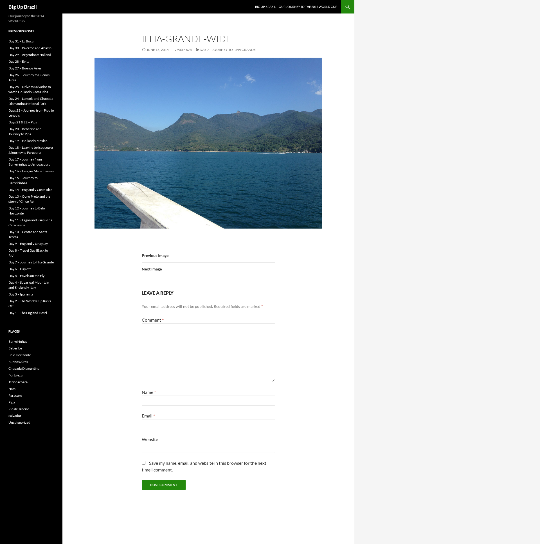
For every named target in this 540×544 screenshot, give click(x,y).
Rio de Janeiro (18, 409)
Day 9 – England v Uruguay (28, 243)
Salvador (14, 416)
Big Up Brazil (22, 7)
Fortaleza (15, 375)
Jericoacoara (18, 382)
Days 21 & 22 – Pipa (22, 122)
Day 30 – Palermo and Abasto (29, 48)
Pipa (11, 402)
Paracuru (15, 395)
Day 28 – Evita (18, 61)
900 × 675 (184, 50)
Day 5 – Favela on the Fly (26, 276)
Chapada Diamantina (23, 368)
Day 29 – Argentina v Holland (29, 55)
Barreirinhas (17, 341)
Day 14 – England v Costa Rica (30, 190)
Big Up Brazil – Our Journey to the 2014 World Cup (296, 6)
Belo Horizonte (19, 355)
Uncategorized (19, 422)
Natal (12, 389)
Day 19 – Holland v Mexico (28, 141)
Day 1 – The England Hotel (27, 313)
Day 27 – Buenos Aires (24, 68)
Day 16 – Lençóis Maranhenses (31, 171)
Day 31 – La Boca (20, 41)
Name (149, 392)
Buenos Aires (18, 362)
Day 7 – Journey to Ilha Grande (228, 50)
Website (150, 439)
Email (148, 415)
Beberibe (15, 348)
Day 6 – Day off (19, 269)
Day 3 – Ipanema (20, 294)
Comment (153, 319)
